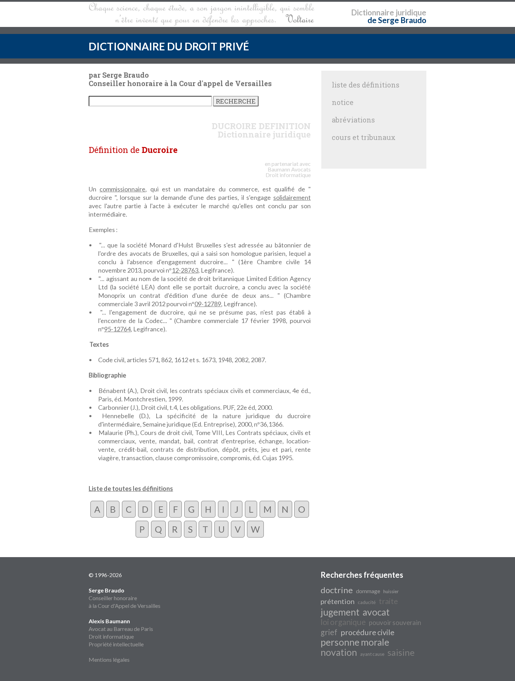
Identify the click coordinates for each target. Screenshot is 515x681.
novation (339, 652)
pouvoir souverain (395, 622)
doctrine (337, 590)
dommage (368, 591)
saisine (400, 652)
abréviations (353, 119)
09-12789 (207, 304)
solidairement (292, 197)
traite (388, 601)
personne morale (355, 642)
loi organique (343, 622)
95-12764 (117, 329)
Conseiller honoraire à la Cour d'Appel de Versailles (124, 598)
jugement (340, 612)
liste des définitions (365, 84)
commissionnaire (122, 189)
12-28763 (185, 270)
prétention (338, 601)
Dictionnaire (372, 12)
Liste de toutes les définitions (131, 488)
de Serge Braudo (397, 20)
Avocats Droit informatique (288, 172)
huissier (391, 591)
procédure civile (367, 632)
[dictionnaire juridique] (202, 14)
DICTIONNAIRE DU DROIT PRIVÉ (169, 46)
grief (329, 632)
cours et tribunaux (364, 137)
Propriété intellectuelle (116, 644)
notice (342, 102)
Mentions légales (109, 659)
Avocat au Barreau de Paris (121, 628)
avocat (376, 612)
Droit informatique (111, 636)
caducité (367, 602)
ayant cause (372, 654)
